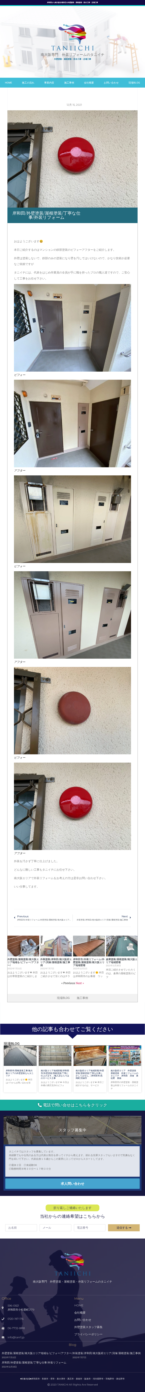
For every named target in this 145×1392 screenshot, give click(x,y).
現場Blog (134, 82)
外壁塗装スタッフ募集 (88, 1327)
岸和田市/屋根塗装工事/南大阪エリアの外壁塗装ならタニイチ (19, 1073)
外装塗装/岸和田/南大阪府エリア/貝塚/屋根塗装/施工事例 (56, 962)
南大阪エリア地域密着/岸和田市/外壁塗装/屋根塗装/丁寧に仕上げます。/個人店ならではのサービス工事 (55, 1074)
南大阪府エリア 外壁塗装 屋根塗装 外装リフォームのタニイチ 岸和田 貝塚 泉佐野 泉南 (124, 1074)
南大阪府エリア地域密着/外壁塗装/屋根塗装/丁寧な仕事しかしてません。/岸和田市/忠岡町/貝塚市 (90, 1074)
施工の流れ (28, 82)
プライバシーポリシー (88, 1334)
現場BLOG (63, 998)
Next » (80, 983)
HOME (8, 82)
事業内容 (49, 82)
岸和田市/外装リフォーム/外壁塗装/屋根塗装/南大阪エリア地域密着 (89, 962)
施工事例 (69, 82)
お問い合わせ (111, 82)
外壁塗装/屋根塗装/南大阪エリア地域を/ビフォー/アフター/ (23, 962)
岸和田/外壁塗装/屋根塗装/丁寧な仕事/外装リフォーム (34, 1362)
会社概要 (89, 82)
